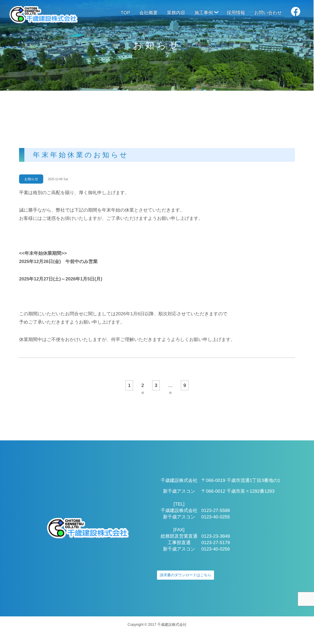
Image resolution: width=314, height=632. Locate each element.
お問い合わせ (268, 12)
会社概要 (148, 12)
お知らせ (31, 179)
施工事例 (203, 12)
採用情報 (236, 12)
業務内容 (176, 12)
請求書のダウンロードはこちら (185, 575)
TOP (125, 12)
